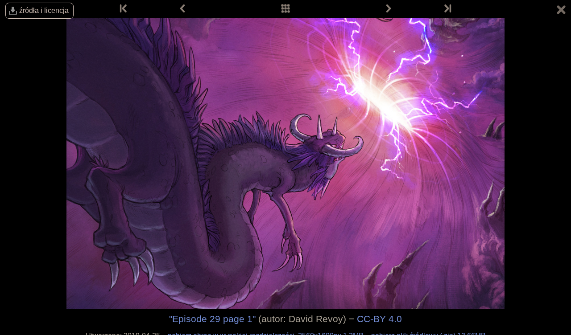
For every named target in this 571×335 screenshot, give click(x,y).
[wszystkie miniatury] (285, 8)
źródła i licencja (44, 10)
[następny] (388, 8)
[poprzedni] (182, 8)
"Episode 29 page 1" (212, 319)
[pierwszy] (124, 8)
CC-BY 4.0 (379, 319)
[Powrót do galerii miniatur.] (561, 11)
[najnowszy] (447, 8)
